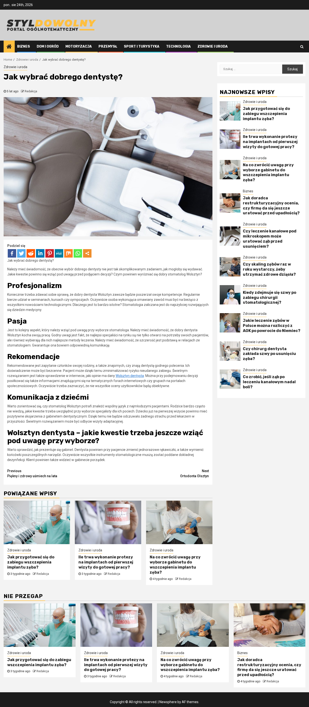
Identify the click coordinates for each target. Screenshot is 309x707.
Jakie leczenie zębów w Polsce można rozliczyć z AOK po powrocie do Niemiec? (271, 325)
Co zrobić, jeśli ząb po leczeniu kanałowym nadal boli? (269, 382)
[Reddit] (31, 253)
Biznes (23, 46)
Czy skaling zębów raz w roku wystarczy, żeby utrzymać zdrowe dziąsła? (269, 269)
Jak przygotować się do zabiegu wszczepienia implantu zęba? (30, 562)
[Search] (302, 46)
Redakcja (31, 91)
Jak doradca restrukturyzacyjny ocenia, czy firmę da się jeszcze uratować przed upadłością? (271, 205)
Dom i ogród (48, 46)
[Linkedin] (40, 253)
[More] (87, 253)
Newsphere (168, 702)
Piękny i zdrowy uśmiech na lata (32, 473)
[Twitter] (21, 253)
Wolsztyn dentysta (130, 376)
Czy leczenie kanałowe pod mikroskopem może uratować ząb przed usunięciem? (269, 238)
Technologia (178, 46)
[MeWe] (59, 253)
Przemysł (107, 46)
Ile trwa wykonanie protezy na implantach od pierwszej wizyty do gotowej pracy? (105, 562)
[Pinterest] (49, 253)
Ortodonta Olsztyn (194, 473)
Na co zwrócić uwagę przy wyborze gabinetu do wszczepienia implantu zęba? (175, 564)
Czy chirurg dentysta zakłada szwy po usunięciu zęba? (269, 353)
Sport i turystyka (141, 46)
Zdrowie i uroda (212, 46)
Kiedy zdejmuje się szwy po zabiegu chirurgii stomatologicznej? (269, 297)
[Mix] (68, 253)
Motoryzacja (78, 46)
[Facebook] (12, 253)
